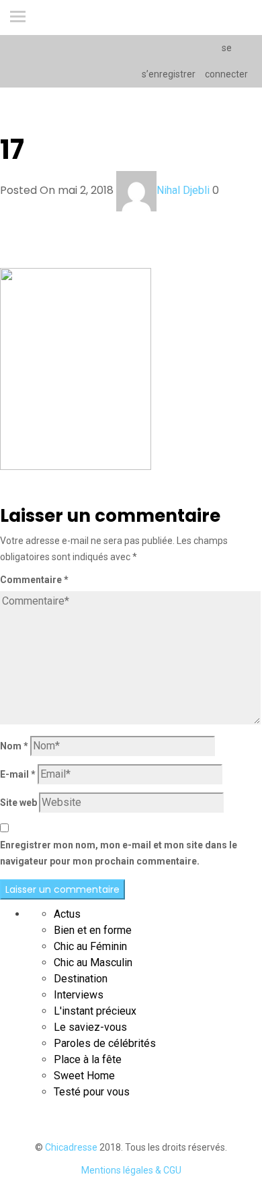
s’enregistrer (168, 74)
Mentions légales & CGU (131, 1170)
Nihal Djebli (183, 190)
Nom (14, 746)
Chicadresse (71, 1147)
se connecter (226, 60)
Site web (18, 802)
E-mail (18, 774)
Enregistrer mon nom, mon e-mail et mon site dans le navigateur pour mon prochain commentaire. (118, 853)
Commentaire (34, 579)
